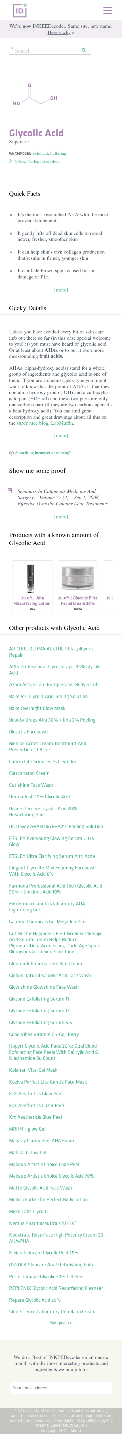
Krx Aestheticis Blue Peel (35, 1117)
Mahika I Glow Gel (27, 1152)
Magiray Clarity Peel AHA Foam (41, 1140)
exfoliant (40, 153)
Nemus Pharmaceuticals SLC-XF (43, 1223)
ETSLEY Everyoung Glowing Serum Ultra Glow (51, 841)
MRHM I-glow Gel (27, 1129)
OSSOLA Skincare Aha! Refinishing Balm (51, 1264)
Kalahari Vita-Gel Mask (33, 1070)
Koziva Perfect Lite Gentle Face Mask (48, 1082)
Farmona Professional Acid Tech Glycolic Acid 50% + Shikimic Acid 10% (55, 889)
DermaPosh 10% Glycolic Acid (39, 796)
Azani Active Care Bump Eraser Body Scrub (53, 684)
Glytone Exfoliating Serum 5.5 (40, 1022)
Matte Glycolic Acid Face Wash (40, 1188)
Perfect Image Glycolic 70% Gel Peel (46, 1276)
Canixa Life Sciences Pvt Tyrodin (42, 761)
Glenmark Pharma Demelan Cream (45, 963)
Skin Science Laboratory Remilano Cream (52, 1312)
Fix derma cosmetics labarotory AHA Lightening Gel (47, 907)
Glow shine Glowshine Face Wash (44, 987)
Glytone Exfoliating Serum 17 (39, 1010)
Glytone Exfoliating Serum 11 (39, 999)
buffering (58, 153)
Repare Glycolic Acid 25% (35, 1300)
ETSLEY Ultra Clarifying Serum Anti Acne (52, 856)
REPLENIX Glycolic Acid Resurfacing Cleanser (56, 1288)
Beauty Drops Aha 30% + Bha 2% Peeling (52, 720)
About (75, 1430)
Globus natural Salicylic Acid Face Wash (50, 975)
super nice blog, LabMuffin (45, 422)
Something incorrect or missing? (43, 453)
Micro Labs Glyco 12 (29, 1211)
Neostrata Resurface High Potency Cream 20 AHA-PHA (56, 1238)
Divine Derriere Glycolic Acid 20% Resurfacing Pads (43, 811)
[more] (61, 289)
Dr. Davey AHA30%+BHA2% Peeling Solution (56, 826)
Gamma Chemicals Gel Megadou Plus (48, 921)
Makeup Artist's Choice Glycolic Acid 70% (51, 1176)
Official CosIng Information (37, 161)
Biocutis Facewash (28, 732)
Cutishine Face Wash (31, 785)
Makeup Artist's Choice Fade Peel (44, 1164)
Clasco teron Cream (29, 773)
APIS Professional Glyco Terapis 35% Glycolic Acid (55, 669)
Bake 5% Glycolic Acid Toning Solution (48, 696)
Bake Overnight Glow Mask (37, 708)
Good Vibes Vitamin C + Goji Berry (44, 1034)
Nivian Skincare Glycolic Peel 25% (44, 1253)
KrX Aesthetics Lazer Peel (36, 1105)
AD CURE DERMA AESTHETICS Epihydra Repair (51, 652)
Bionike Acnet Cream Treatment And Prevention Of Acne (47, 746)
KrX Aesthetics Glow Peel (35, 1093)
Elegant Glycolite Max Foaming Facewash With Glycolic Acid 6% (52, 871)
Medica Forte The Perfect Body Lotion (48, 1199)
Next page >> (61, 1322)
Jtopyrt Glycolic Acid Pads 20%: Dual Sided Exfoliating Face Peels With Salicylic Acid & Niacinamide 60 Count (53, 1052)
